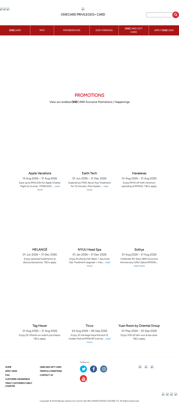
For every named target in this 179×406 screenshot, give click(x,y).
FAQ (7, 375)
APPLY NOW (11, 371)
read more (139, 265)
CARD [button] (15, 30)
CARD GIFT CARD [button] (134, 30)
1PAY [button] (42, 30)
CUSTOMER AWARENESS (17, 379)
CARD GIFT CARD (50, 367)
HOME (8, 367)
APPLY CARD (164, 30)
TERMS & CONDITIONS (51, 371)
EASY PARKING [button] (104, 30)
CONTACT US (46, 375)
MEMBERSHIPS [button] (71, 30)
